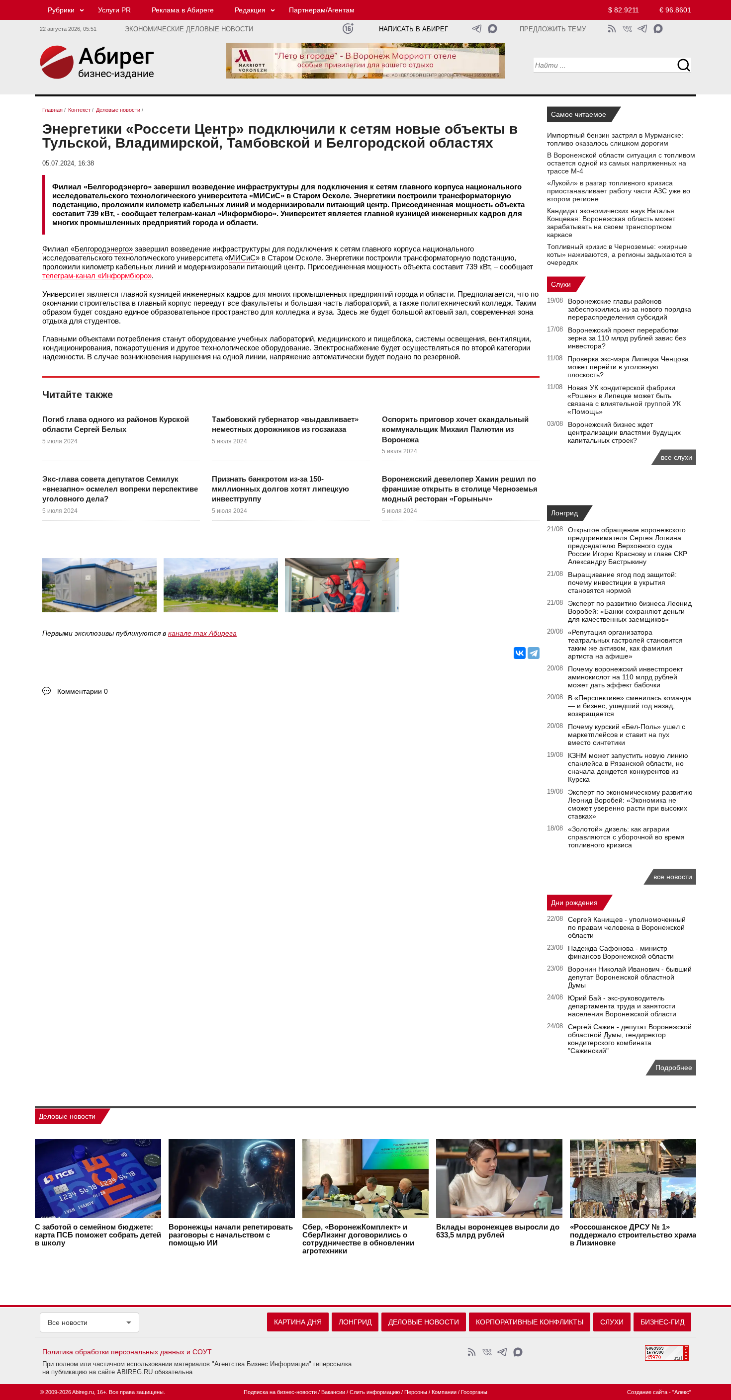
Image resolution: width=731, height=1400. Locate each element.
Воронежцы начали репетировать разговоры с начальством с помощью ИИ (231, 1235)
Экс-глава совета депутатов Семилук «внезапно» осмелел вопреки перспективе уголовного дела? (120, 489)
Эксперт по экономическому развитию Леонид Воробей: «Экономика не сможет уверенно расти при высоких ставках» (630, 804)
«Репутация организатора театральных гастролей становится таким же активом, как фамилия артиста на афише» (625, 644)
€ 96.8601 (675, 10)
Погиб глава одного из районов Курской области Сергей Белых (115, 424)
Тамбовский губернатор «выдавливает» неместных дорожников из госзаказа (285, 424)
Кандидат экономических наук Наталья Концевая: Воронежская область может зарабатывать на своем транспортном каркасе (611, 223)
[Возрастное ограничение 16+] (348, 28)
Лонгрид (564, 513)
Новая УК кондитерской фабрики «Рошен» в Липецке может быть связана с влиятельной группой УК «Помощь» (624, 399)
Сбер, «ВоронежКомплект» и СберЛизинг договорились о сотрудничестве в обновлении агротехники (358, 1239)
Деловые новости (67, 1116)
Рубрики (61, 10)
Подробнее (673, 1067)
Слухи (561, 284)
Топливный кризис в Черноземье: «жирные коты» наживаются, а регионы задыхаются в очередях (619, 254)
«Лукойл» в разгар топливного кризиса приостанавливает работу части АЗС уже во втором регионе (618, 191)
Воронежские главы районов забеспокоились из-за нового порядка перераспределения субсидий (629, 309)
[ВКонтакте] (520, 653)
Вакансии (333, 1392)
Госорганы (474, 1392)
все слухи (676, 457)
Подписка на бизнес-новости (280, 1392)
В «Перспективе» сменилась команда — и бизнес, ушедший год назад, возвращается (629, 706)
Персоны (415, 1392)
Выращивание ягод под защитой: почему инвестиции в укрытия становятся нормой (622, 582)
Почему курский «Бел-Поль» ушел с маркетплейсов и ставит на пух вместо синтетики (626, 734)
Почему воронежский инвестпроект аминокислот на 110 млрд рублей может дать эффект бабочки (625, 677)
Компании (444, 1392)
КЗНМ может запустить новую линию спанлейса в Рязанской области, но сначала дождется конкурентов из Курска (628, 767)
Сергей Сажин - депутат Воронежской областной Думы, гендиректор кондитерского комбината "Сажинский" (630, 1039)
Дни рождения (574, 902)
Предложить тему (553, 29)
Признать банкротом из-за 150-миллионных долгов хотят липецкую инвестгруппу (280, 489)
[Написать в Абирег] (492, 28)
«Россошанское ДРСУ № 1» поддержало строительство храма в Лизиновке (633, 1235)
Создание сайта (647, 1392)
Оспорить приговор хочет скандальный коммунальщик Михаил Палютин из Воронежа (455, 429)
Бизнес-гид (662, 1322)
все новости (672, 877)
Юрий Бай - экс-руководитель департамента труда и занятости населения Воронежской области (622, 1006)
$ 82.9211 (623, 10)
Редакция (250, 10)
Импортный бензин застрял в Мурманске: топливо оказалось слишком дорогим (615, 139)
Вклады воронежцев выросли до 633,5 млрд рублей (497, 1231)
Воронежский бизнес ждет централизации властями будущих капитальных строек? (624, 432)
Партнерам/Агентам (322, 10)
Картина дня (298, 1322)
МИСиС (242, 257)
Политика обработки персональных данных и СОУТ (127, 1352)
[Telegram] (534, 653)
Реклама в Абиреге (183, 10)
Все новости (68, 1322)
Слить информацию (375, 1392)
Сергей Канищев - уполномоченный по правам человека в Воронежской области (627, 927)
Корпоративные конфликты (529, 1322)
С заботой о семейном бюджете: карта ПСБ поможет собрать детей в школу (98, 1235)
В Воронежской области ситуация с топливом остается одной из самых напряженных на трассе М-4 (621, 163)
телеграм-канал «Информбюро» (97, 275)
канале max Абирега (202, 633)
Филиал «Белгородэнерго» (87, 249)
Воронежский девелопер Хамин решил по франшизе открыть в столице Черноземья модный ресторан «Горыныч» (460, 489)
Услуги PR (114, 10)
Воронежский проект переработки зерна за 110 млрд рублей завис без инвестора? (627, 338)
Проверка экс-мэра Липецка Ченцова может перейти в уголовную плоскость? (628, 367)
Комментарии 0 (82, 691)
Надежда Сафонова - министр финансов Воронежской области (621, 952)
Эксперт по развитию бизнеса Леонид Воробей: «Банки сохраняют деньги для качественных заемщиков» (630, 611)
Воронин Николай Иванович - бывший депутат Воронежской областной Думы (630, 977)
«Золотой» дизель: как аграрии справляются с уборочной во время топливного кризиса (626, 837)
